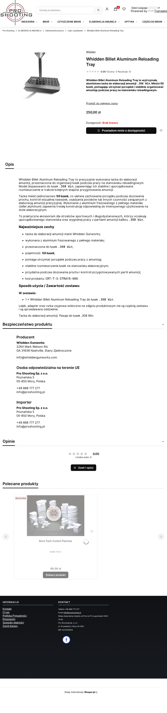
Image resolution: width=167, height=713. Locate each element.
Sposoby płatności (13, 622)
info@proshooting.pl (30, 392)
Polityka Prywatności (15, 615)
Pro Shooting (8, 30)
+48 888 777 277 (28, 388)
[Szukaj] (98, 10)
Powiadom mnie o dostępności (123, 130)
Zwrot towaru (10, 626)
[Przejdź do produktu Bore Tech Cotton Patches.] (55, 515)
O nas (6, 612)
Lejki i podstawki (75, 30)
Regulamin (9, 619)
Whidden (91, 51)
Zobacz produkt (56, 575)
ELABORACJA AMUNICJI (29, 30)
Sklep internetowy (79, 692)
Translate (160, 11)
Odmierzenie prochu (54, 30)
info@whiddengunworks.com (36, 357)
